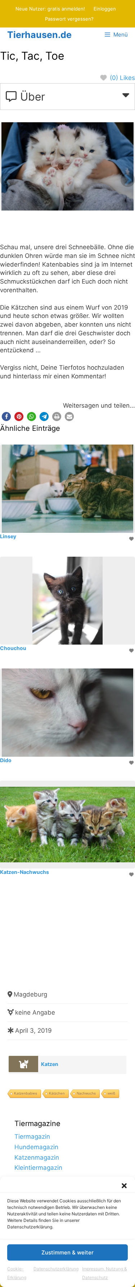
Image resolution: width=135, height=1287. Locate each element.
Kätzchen (57, 1093)
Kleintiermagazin (38, 1167)
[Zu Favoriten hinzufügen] (132, 538)
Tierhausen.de (39, 34)
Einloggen (105, 9)
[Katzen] (23, 1064)
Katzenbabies (25, 1093)
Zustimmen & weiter (67, 1252)
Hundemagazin (36, 1147)
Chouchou (13, 648)
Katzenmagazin (36, 1157)
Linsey (8, 536)
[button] (124, 1185)
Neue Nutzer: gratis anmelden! (50, 9)
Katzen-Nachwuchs (24, 872)
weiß (111, 1093)
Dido (6, 760)
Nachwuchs (86, 1093)
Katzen (49, 1064)
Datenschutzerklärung (55, 1268)
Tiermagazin (32, 1136)
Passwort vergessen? (69, 19)
